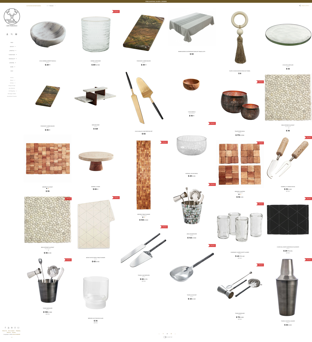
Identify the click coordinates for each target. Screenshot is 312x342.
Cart (16, 34)
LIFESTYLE (11, 50)
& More (12, 83)
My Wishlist (12, 88)
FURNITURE (12, 54)
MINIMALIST (12, 58)
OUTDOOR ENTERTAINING (33, 5)
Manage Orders (12, 93)
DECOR (12, 46)
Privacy (14, 332)
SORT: (48, 5)
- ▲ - (12, 337)
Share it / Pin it (305, 5)
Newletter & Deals (12, 96)
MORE (11, 66)
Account (7, 34)
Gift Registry (12, 91)
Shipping (18, 330)
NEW (12, 42)
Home (11, 77)
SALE (12, 71)
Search (11, 34)
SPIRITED (11, 62)
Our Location (11, 330)
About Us (4, 330)
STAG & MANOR (16, 334)
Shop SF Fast (11, 85)
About (11, 80)
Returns (9, 332)
